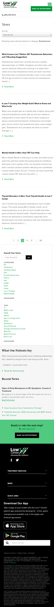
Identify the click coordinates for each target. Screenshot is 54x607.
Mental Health (9, 294)
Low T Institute (9, 291)
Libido (6, 288)
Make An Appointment (41, 9)
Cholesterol (8, 267)
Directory (22, 553)
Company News (10, 270)
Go (29, 257)
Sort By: (5, 31)
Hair (5, 280)
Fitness (6, 278)
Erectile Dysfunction (11, 275)
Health (6, 283)
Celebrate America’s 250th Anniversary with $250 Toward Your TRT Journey (26, 413)
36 (40, 240)
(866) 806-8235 (10, 15)
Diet (5, 273)
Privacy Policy (10, 553)
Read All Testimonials (14, 371)
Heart (6, 286)
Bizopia (13, 562)
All (5, 265)
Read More (9, 86)
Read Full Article (8, 400)
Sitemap (31, 553)
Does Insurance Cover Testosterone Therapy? (23, 408)
